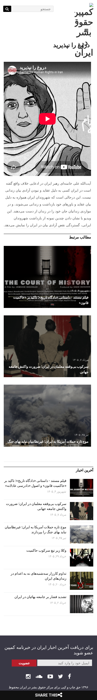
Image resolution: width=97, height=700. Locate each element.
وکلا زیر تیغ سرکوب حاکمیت (46, 550)
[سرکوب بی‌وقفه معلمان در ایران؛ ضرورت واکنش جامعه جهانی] (47, 346)
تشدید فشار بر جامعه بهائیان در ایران (40, 597)
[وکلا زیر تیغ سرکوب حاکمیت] (81, 558)
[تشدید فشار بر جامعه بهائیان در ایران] (81, 604)
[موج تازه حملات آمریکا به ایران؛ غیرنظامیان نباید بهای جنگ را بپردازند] (47, 416)
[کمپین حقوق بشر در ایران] (84, 30)
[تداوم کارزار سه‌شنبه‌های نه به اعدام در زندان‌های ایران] (81, 581)
